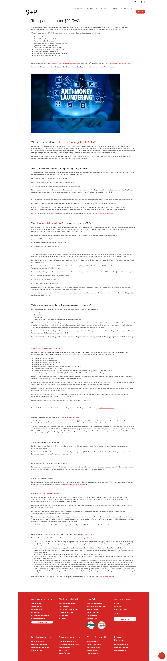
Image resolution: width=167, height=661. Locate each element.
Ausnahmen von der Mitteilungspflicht (45, 348)
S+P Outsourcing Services (40, 615)
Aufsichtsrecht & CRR (66, 647)
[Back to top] (135, 654)
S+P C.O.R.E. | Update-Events (68, 609)
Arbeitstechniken (92, 650)
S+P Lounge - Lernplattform (68, 603)
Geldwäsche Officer (84, 534)
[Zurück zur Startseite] (29, 11)
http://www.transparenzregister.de (77, 484)
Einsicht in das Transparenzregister (47, 493)
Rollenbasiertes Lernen (66, 612)
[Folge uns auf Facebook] (132, 2)
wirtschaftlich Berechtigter (50, 222)
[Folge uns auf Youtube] (141, 2)
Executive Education (38, 641)
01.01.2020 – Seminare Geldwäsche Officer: (64, 63)
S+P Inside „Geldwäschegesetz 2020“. (119, 63)
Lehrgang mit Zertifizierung (96, 9)
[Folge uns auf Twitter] (135, 2)
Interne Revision (64, 653)
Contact (140, 12)
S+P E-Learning (64, 606)
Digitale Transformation (94, 644)
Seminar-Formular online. (106, 67)
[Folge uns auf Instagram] (144, 2)
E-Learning (113, 9)
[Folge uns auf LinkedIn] (138, 2)
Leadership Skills (92, 641)
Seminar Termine (36, 609)
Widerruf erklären (42, 622)
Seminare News (126, 9)
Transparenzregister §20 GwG (77, 142)
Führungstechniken (93, 647)
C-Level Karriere (36, 650)
